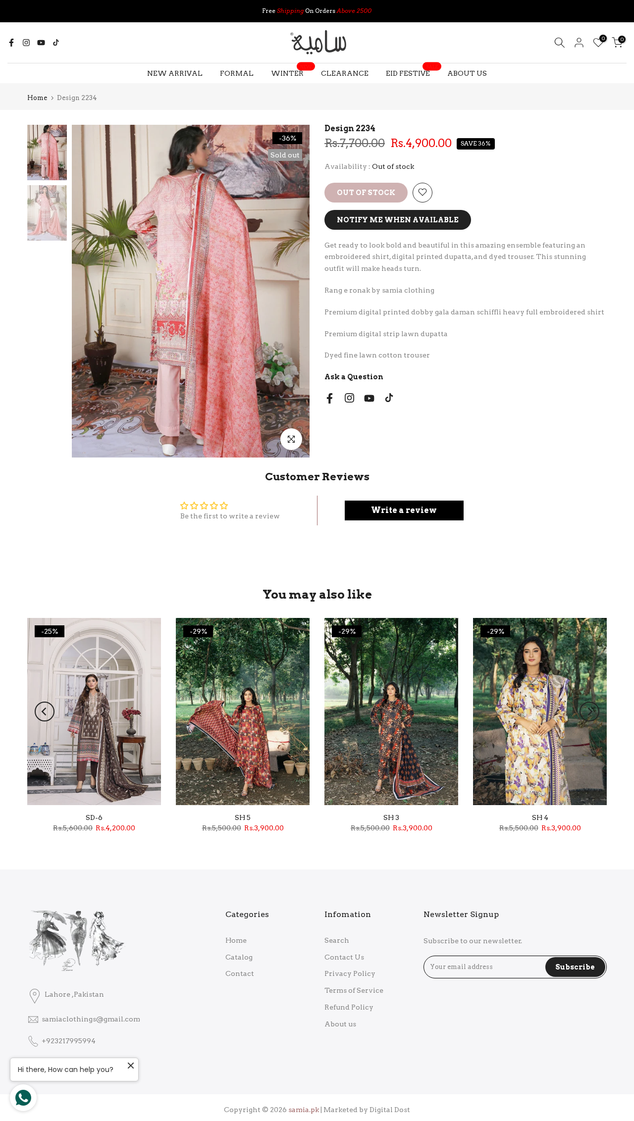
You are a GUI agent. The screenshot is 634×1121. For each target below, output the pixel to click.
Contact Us (344, 957)
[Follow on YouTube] (41, 43)
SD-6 (94, 817)
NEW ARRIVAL (175, 73)
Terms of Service (353, 990)
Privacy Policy (349, 973)
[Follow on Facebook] (11, 43)
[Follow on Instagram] (26, 43)
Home (37, 98)
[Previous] (44, 711)
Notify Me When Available (398, 219)
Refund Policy (348, 1007)
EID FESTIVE (412, 72)
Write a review (404, 510)
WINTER (291, 72)
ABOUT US (467, 73)
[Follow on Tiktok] (56, 43)
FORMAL (237, 73)
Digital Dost (390, 1110)
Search (336, 940)
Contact (239, 973)
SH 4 (540, 817)
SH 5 (243, 817)
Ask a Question (353, 377)
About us (340, 1024)
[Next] (589, 711)
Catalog (239, 957)
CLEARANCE (345, 73)
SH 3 (391, 817)
